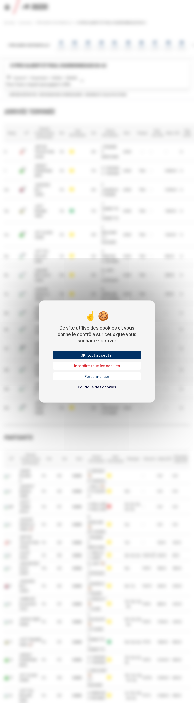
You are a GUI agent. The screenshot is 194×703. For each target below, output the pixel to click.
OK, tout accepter (97, 355)
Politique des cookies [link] (97, 386)
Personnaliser (96, 376)
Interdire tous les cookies (97, 365)
